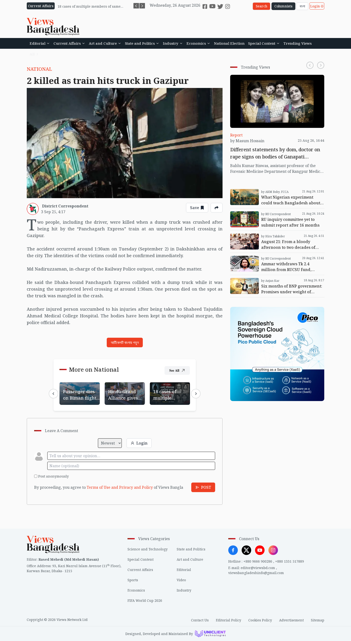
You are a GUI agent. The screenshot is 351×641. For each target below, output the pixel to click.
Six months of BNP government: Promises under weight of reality (274, 280)
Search (261, 6)
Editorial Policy (228, 620)
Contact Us (200, 620)
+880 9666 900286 (257, 561)
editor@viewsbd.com (258, 567)
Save (194, 207)
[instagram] (227, 6)
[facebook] (204, 6)
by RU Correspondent (276, 214)
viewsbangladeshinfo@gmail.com (256, 572)
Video (181, 580)
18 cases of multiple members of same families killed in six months (168, 393)
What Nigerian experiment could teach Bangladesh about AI (266, 191)
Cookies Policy (260, 620)
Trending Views (297, 43)
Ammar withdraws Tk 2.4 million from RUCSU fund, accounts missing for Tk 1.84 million (272, 258)
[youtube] (212, 6)
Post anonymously (53, 476)
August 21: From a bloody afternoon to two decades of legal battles (277, 236)
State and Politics (140, 43)
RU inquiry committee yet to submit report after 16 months (277, 214)
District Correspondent (65, 206)
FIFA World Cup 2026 (145, 600)
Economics (196, 43)
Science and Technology (148, 549)
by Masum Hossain (247, 140)
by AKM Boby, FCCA (274, 192)
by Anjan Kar (270, 281)
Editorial (37, 43)
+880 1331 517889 (289, 561)
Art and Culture (103, 43)
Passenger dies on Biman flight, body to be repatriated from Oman (78, 393)
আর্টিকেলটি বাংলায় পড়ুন (125, 342)
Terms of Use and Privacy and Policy (120, 487)
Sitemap (317, 620)
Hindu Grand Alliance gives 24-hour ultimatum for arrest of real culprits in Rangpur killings (124, 393)
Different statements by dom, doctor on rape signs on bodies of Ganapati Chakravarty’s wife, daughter (277, 80)
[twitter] (220, 6)
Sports (133, 580)
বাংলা (302, 6)
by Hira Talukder (273, 236)
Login (315, 6)
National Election (229, 43)
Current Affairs (67, 43)
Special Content (261, 43)
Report (236, 135)
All (32, 54)
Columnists (283, 6)
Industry (170, 43)
